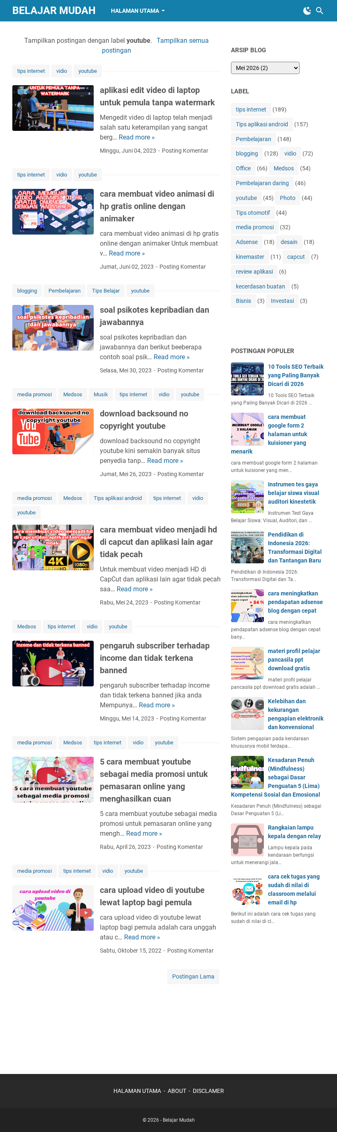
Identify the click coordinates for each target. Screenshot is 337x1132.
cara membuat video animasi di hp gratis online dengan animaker (157, 206)
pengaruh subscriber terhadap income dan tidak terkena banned (155, 658)
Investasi (282, 301)
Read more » (137, 137)
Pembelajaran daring (262, 183)
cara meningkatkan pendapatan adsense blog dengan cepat (295, 602)
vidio (61, 71)
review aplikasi (254, 271)
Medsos (72, 394)
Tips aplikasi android (118, 498)
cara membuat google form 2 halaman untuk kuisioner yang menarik (269, 434)
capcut (296, 256)
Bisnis (243, 301)
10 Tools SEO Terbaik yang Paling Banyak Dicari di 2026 (295, 375)
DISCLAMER (208, 1091)
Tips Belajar (106, 291)
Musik (101, 394)
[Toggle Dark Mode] (307, 11)
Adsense (247, 242)
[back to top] (320, 1113)
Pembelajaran (64, 291)
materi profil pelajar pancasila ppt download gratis (294, 660)
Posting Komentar (185, 150)
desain (289, 242)
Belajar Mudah (54, 10)
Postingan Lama (193, 976)
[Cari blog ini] (320, 11)
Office (243, 168)
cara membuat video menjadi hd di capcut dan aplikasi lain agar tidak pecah (158, 542)
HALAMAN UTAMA (137, 1091)
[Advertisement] (284, 995)
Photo (287, 198)
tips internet (31, 71)
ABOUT (177, 1091)
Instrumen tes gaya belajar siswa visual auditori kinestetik (293, 493)
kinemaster (250, 256)
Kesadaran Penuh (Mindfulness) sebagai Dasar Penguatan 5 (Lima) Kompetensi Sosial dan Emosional (275, 777)
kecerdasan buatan (260, 286)
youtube (87, 71)
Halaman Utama (135, 10)
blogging (27, 291)
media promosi (34, 394)
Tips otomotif (253, 212)
